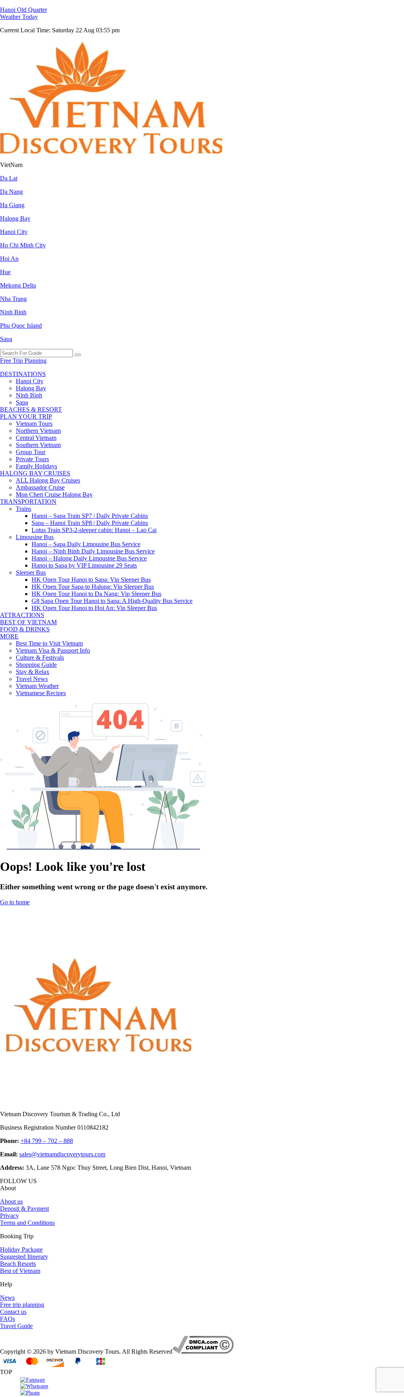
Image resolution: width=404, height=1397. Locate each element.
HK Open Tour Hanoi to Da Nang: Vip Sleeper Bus (96, 593)
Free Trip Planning (23, 360)
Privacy (9, 1215)
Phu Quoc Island (21, 325)
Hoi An (9, 258)
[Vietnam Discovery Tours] (111, 151)
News (7, 1297)
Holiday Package (21, 1249)
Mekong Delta (18, 285)
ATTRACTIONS (22, 615)
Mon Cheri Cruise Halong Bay (54, 494)
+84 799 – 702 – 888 (47, 1140)
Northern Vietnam (38, 430)
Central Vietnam (36, 437)
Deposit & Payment (24, 1208)
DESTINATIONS (23, 374)
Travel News (32, 678)
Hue (5, 272)
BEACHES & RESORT (31, 409)
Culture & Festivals (40, 657)
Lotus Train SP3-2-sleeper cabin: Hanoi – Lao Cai (94, 530)
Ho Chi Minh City (23, 245)
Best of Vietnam (20, 1270)
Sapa (6, 339)
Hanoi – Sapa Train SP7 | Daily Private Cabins (90, 515)
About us (11, 1201)
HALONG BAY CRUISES (35, 473)
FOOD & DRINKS (25, 629)
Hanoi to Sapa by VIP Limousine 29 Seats (84, 565)
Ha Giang (12, 205)
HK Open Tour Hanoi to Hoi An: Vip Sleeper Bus (94, 608)
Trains (23, 508)
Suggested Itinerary (24, 1256)
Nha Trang (13, 298)
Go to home (15, 902)
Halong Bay (15, 218)
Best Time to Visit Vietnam (49, 643)
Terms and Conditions (27, 1222)
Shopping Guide (36, 664)
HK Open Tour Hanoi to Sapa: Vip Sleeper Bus (91, 579)
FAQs (7, 1318)
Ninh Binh (13, 312)
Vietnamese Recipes (41, 693)
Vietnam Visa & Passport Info (53, 650)
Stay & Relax (32, 671)
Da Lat (8, 178)
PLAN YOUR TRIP (26, 416)
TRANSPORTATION (28, 501)
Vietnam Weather (37, 686)
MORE (9, 636)
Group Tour (30, 452)
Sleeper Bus (31, 572)
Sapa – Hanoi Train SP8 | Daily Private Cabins (90, 522)
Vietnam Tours (34, 423)
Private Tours (32, 459)
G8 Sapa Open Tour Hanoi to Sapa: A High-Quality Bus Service (112, 600)
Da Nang (11, 191)
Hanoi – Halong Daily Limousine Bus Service (89, 558)
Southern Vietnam (38, 445)
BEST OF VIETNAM (28, 622)
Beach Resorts (18, 1263)
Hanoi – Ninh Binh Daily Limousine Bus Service (93, 551)
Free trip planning (22, 1304)
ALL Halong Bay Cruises (48, 480)
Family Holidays (36, 466)
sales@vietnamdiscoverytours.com (62, 1154)
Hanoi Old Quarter (23, 9)
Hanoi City (14, 231)
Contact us (13, 1311)
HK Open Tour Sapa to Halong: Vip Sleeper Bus (93, 586)
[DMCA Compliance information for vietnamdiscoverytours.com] (203, 1351)
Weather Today (19, 16)
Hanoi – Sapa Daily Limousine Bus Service (86, 544)
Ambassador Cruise (40, 487)
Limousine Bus (35, 537)
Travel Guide (16, 1326)
